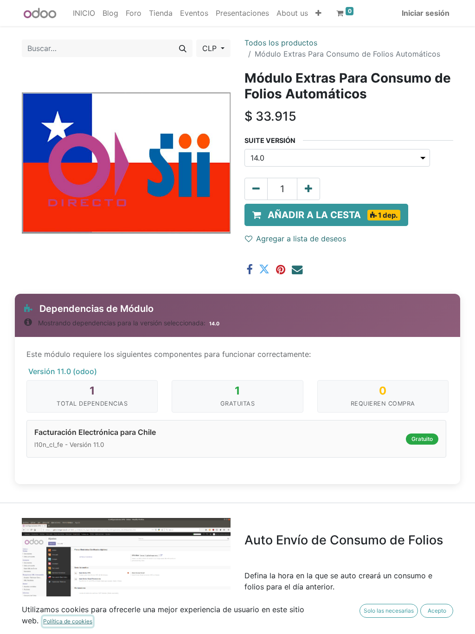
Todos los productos (280, 42)
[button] (318, 13)
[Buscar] (183, 48)
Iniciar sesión (425, 13)
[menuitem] (84, 13)
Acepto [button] (437, 610)
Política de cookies (67, 621)
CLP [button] (210, 48)
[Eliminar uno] (256, 189)
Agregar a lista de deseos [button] (301, 238)
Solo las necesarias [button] (389, 610)
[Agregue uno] (308, 189)
